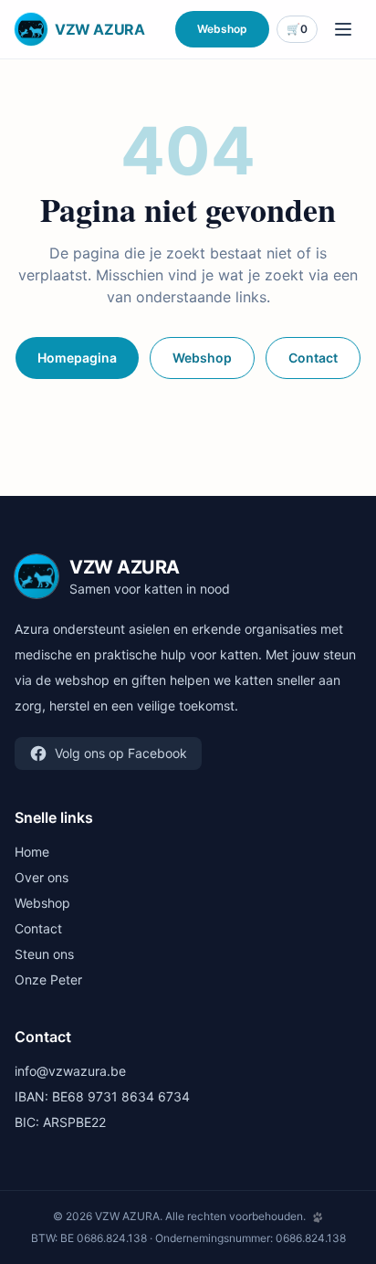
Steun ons (44, 954)
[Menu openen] (343, 29)
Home (32, 851)
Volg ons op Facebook (121, 753)
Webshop (222, 29)
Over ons (41, 877)
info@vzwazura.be (70, 1071)
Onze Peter (48, 979)
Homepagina (77, 357)
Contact (313, 357)
